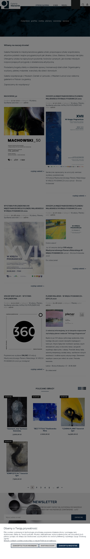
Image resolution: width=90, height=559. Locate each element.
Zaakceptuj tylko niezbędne (25, 546)
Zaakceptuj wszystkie (68, 546)
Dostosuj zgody (47, 546)
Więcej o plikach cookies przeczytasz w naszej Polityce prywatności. (30, 541)
